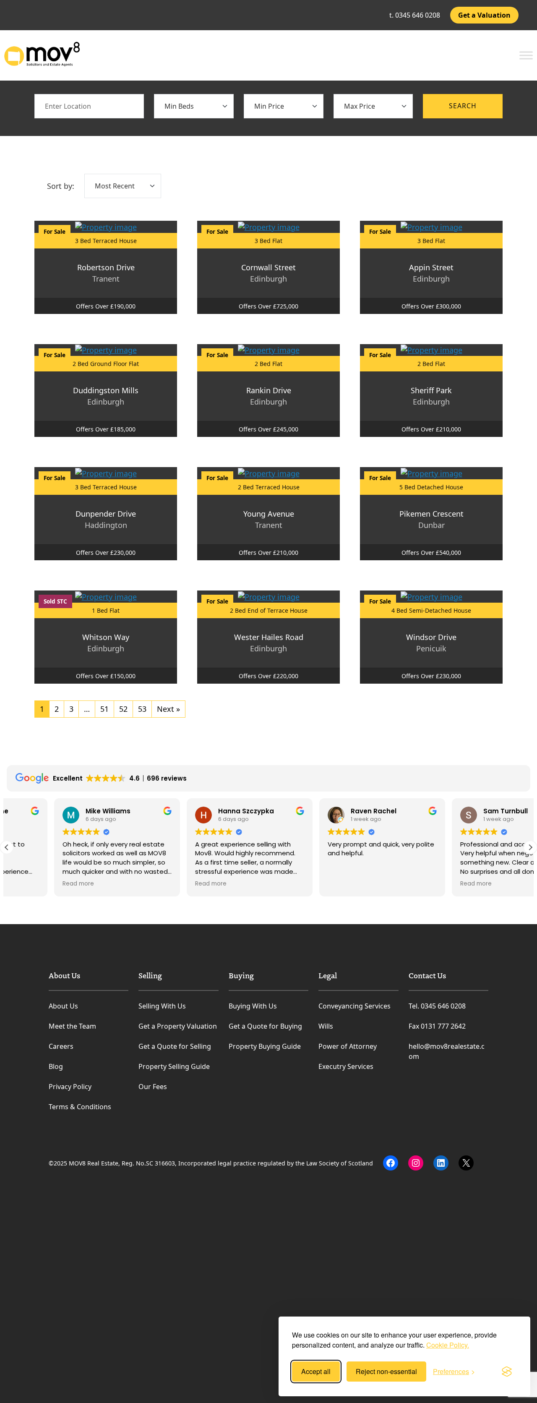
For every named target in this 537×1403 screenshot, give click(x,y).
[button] (530, 847)
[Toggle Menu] (526, 55)
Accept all (316, 1371)
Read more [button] (31, 884)
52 (123, 709)
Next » (168, 709)
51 (104, 709)
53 (142, 709)
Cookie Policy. (447, 1345)
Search (463, 105)
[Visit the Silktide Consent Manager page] (507, 1371)
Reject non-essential (386, 1371)
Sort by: (60, 186)
